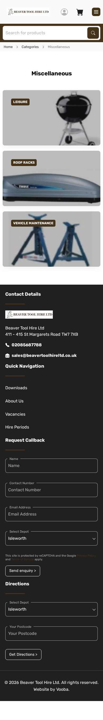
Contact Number (22, 483)
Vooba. (62, 689)
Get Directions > (23, 654)
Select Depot (19, 531)
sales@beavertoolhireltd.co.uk (44, 355)
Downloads (16, 387)
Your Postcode (20, 627)
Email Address (20, 507)
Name (14, 459)
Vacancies (15, 414)
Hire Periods (17, 427)
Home (8, 47)
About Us (14, 400)
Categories (30, 47)
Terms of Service (22, 559)
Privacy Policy (86, 555)
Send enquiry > (22, 570)
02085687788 (27, 344)
